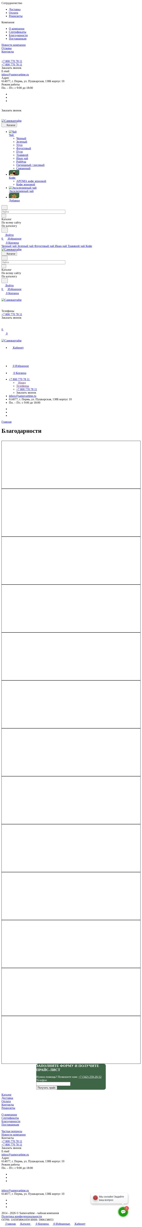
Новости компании (13, 1134)
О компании (16, 28)
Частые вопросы (11, 1131)
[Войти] (3, 325)
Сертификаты (17, 31)
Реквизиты (16, 16)
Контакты (7, 1104)
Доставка (15, 9)
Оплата (13, 12)
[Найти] (4, 230)
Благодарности (18, 35)
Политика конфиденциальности (21, 1216)
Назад (22, 382)
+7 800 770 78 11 (11, 61)
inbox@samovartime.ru (15, 74)
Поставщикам (17, 38)
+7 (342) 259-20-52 (90, 1076)
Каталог (6, 1094)
